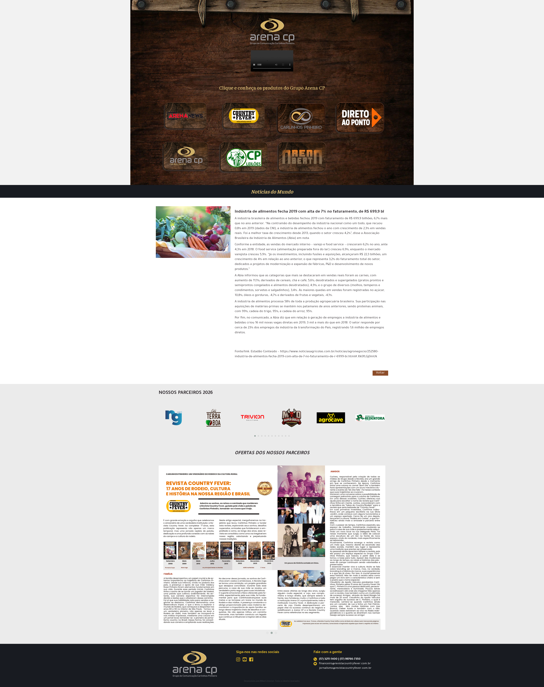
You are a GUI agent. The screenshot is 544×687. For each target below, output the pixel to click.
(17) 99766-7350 (350, 659)
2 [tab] (272, 633)
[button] (255, 436)
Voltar (380, 373)
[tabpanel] (272, 529)
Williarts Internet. (267, 681)
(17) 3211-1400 (328, 659)
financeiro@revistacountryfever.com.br (345, 663)
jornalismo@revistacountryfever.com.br (345, 668)
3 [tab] (276, 633)
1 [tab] (267, 633)
